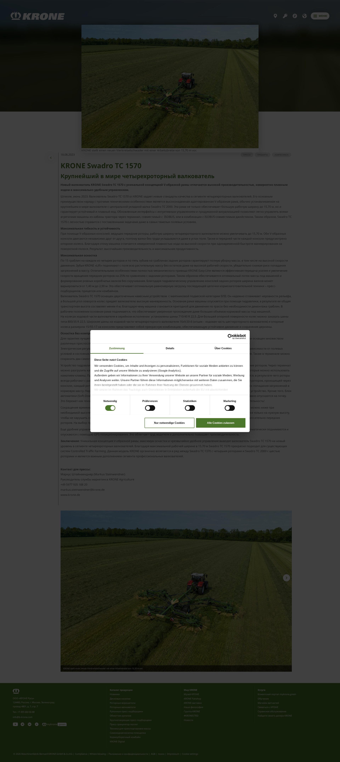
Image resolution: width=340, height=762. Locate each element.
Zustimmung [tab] (117, 348)
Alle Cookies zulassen (220, 422)
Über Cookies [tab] (223, 348)
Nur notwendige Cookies (169, 422)
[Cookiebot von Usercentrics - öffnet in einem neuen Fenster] (230, 336)
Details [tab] (170, 348)
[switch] (150, 408)
